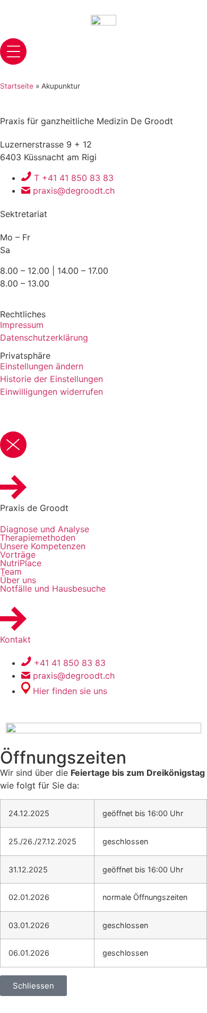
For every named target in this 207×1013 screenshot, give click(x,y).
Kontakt (15, 639)
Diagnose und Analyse (44, 529)
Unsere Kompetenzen (42, 546)
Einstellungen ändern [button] (41, 366)
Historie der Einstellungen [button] (51, 379)
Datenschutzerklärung (44, 337)
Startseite (16, 86)
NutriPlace (20, 563)
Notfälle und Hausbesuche (53, 588)
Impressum (22, 324)
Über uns (18, 580)
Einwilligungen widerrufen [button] (51, 391)
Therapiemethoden (37, 537)
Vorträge (18, 554)
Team (11, 571)
